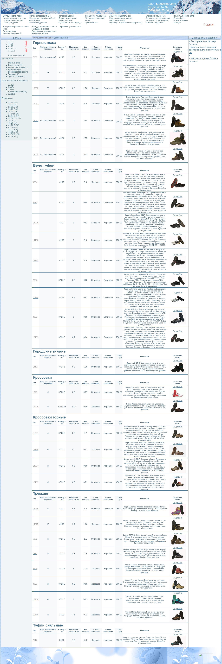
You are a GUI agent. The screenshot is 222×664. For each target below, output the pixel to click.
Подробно (177, 52)
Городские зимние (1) (18, 67)
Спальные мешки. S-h (155, 16)
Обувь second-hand (42, 38)
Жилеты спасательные (120, 16)
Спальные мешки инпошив (157, 18)
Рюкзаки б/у (34, 20)
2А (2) (11, 87)
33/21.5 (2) (13, 107)
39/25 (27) (12, 121)
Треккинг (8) (13, 74)
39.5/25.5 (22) (14, 118)
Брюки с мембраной (12, 33)
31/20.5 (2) (13, 102)
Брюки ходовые (181, 20)
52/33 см (12, 48)
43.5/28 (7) (13, 127)
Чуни (5, 29)
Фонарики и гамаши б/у (95, 16)
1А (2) (11, 85)
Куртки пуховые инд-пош (14, 18)
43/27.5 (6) (13, 130)
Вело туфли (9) (15, 65)
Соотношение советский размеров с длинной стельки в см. (205, 50)
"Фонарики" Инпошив (94, 18)
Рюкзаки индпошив (38, 23)
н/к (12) (11, 94)
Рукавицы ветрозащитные (44, 31)
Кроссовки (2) (14, 70)
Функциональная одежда (70, 23)
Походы (177, 23)
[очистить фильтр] (16, 55)
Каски (87, 20)
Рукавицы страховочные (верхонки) (125, 23)
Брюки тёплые (91, 23)
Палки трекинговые (67, 18)
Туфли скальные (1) (17, 76)
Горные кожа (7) (15, 63)
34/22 (10, 42)
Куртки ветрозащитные (40, 16)
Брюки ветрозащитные (70, 26)
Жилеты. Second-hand (184, 16)
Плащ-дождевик (10, 23)
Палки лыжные (65, 20)
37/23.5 (11, 51)
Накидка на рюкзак (40, 29)
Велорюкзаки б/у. (66, 16)
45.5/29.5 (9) (14, 134)
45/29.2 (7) (13, 136)
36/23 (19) (12, 111)
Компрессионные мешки (120, 18)
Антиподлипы (9, 31)
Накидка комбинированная (44, 26)
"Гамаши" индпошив (154, 23)
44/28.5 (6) (13, 132)
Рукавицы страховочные (156, 20)
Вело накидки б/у (117, 20)
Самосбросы (179, 18)
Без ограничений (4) (17, 92)
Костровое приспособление (16, 26)
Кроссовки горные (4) (18, 72)
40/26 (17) (12, 123)
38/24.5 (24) (13, 116)
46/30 (10, 44)
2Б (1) (11, 89)
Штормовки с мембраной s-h (42, 18)
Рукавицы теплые (40, 33)
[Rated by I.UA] (206, 657)
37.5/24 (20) (13, 114)
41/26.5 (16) (13, 125)
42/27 (10, 46)
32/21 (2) (12, 105)
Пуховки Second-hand (13, 20)
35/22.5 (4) (13, 109)
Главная (208, 24)
